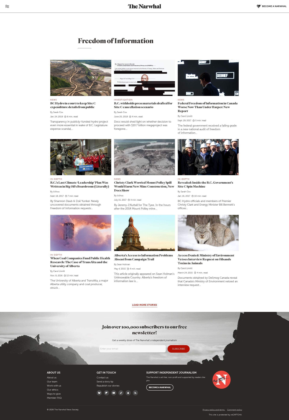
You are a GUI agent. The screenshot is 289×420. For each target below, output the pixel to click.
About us (51, 377)
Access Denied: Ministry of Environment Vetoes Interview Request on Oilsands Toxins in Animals (206, 259)
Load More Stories (144, 304)
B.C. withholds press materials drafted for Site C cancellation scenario (143, 105)
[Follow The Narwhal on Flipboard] (107, 393)
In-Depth (56, 179)
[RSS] (136, 393)
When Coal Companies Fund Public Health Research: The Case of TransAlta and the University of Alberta (80, 262)
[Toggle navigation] (7, 6)
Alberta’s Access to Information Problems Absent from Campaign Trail (143, 257)
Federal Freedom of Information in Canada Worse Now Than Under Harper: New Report (208, 107)
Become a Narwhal (160, 387)
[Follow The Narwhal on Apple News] (129, 393)
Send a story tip (105, 381)
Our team (52, 381)
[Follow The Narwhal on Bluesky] (100, 393)
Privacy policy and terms (214, 410)
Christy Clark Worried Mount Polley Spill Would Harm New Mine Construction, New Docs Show (144, 186)
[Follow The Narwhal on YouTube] (114, 393)
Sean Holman (123, 264)
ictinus (56, 191)
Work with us (54, 385)
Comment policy (234, 410)
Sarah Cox (58, 112)
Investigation (123, 100)
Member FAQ (54, 397)
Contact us (102, 377)
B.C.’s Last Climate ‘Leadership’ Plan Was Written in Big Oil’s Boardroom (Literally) (79, 184)
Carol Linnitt (186, 116)
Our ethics (52, 389)
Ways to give (54, 393)
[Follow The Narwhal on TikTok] (121, 393)
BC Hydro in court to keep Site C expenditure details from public (73, 105)
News (53, 100)
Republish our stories (108, 385)
